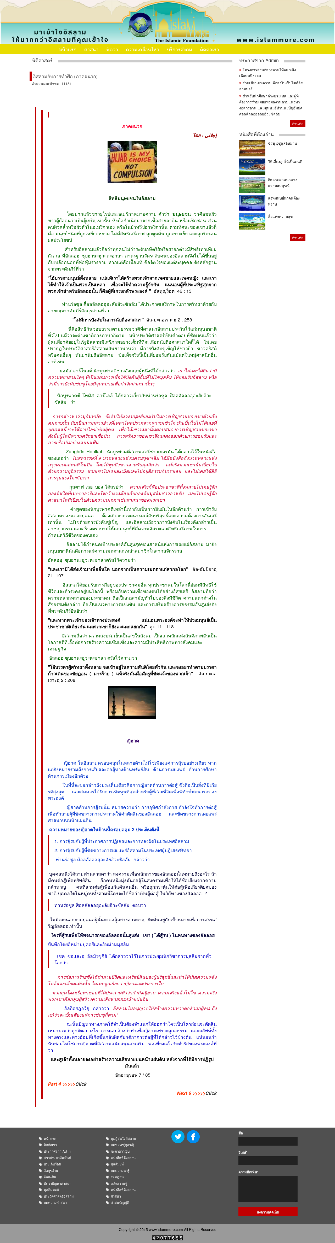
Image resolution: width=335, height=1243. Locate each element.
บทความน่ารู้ (120, 1170)
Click (81, 1084)
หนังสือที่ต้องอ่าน (256, 134)
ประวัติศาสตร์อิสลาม (59, 1196)
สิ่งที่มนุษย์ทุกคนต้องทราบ (284, 201)
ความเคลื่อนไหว (142, 49)
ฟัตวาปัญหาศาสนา (57, 1183)
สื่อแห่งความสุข (280, 216)
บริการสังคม (179, 49)
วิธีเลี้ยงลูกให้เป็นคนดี (285, 161)
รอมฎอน (117, 1176)
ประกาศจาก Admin (259, 60)
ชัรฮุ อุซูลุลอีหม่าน (282, 143)
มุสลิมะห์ (117, 1164)
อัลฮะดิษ (50, 1176)
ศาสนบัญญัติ (120, 1202)
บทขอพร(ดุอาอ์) (122, 1144)
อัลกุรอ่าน (51, 1170)
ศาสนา (91, 49)
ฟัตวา (112, 49)
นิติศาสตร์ (42, 60)
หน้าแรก (67, 49)
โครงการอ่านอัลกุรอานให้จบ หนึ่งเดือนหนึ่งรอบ (267, 72)
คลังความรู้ (119, 1183)
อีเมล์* (242, 1152)
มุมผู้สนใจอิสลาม (123, 1138)
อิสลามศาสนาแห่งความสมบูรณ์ (282, 182)
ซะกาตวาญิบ (120, 1151)
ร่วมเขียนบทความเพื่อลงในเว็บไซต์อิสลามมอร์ (271, 85)
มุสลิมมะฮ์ (51, 1189)
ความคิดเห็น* (248, 1172)
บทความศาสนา (55, 1202)
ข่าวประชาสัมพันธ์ (57, 1157)
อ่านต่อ (297, 123)
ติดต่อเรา (209, 49)
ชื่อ (240, 1133)
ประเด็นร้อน (52, 1164)
